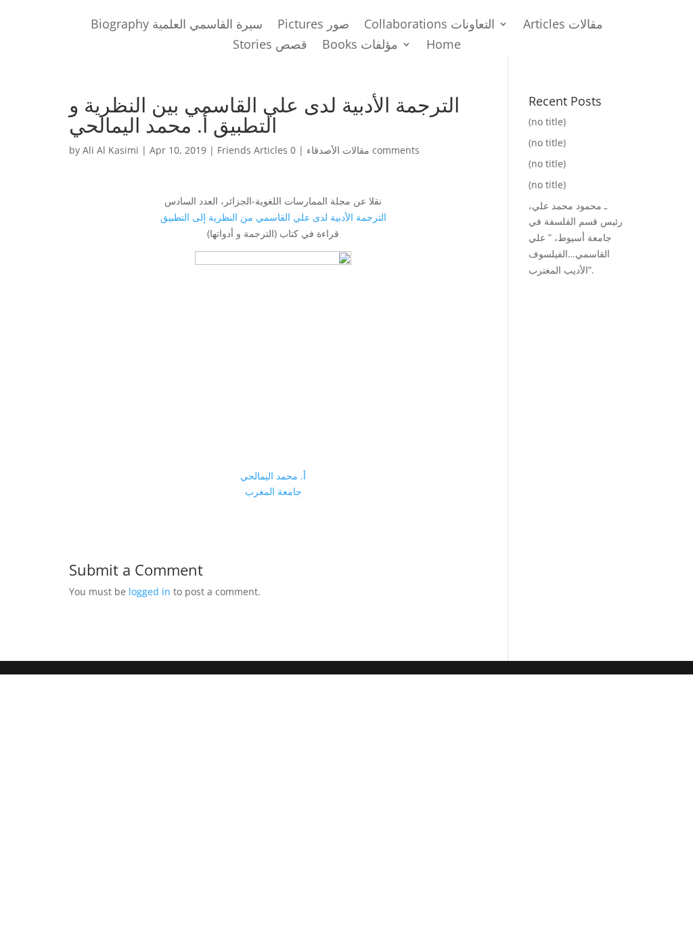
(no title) (547, 121)
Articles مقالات (563, 25)
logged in (150, 591)
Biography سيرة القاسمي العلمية (177, 25)
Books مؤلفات (360, 45)
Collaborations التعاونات (429, 25)
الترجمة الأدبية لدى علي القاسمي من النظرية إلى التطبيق (273, 217)
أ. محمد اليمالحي (273, 475)
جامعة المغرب (273, 491)
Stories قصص (270, 45)
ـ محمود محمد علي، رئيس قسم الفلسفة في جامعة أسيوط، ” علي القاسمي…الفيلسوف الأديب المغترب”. (576, 237)
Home (443, 45)
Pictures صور (313, 25)
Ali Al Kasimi (111, 150)
